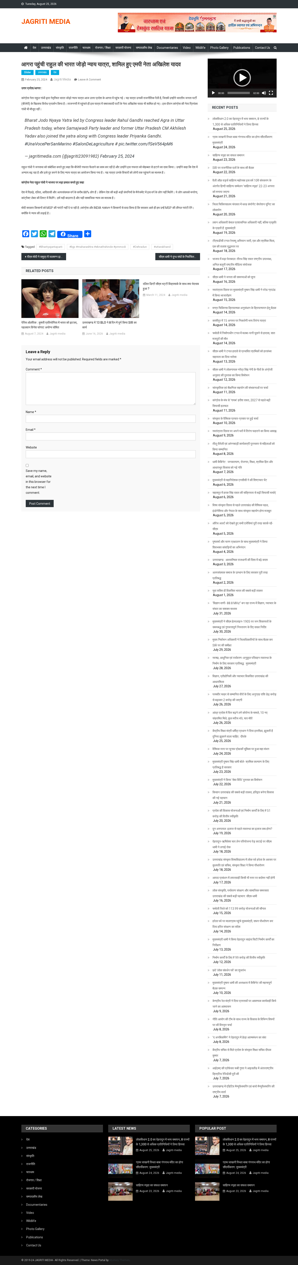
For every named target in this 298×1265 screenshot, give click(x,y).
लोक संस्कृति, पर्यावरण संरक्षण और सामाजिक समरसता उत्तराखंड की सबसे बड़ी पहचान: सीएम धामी (240, 893)
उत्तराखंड (46, 47)
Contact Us (262, 47)
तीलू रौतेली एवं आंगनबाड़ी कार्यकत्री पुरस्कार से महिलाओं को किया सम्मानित (243, 446)
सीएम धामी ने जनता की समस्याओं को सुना (233, 277)
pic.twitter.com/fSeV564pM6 (146, 144)
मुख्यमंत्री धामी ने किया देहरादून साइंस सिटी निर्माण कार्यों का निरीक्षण (243, 942)
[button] (242, 78)
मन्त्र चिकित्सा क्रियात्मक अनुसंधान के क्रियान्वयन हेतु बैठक (244, 308)
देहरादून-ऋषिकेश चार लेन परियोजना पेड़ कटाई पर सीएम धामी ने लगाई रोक (242, 844)
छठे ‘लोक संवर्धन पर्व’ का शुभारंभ (229, 970)
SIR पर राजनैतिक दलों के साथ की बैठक (233, 167)
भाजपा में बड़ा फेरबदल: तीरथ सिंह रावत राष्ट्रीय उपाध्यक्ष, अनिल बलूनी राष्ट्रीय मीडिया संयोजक (242, 261)
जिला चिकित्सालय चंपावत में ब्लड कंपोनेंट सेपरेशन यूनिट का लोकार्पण (243, 207)
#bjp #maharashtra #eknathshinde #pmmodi (97, 246)
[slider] (239, 93)
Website (31, 447)
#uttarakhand (162, 246)
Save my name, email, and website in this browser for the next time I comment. (38, 482)
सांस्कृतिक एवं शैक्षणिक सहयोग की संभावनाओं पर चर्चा (240, 387)
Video (187, 47)
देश (34, 47)
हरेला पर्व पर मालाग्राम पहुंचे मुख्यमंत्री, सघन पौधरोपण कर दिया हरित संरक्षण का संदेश (242, 923)
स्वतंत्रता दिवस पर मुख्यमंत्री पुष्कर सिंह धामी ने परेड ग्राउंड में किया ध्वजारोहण (244, 292)
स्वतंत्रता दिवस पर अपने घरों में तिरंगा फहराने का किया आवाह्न (244, 431)
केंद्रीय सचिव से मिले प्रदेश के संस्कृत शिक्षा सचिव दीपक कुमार (241, 1052)
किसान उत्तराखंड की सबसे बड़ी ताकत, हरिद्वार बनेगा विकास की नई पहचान (243, 795)
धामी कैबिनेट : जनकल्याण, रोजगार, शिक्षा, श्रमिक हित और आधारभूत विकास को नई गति (242, 464)
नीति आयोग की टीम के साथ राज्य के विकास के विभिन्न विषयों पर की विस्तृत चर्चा (243, 1022)
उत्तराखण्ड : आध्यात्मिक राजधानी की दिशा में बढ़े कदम (240, 560)
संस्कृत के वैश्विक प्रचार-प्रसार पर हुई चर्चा (235, 418)
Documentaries (167, 47)
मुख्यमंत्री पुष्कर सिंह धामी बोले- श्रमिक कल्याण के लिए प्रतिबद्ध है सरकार (240, 764)
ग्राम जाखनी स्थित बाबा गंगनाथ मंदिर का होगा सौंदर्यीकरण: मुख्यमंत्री (242, 139)
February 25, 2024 (117, 156)
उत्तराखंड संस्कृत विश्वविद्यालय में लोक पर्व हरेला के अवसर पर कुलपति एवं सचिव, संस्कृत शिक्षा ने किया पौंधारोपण (244, 862)
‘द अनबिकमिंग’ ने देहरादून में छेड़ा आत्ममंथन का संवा (239, 1037)
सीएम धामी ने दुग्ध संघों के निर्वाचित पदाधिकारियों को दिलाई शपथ (179, 256)
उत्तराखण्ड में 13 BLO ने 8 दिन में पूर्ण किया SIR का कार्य (109, 325)
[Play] (213, 93)
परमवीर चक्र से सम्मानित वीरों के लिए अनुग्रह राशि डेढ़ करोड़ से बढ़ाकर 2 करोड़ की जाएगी (244, 697)
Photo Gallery (219, 47)
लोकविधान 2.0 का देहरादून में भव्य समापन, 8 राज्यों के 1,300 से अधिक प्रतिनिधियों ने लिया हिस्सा (240, 121)
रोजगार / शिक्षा (103, 47)
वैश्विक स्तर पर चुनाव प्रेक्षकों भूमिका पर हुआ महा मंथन (240, 749)
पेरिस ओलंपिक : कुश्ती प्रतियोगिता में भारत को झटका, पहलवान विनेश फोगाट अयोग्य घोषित (49, 325)
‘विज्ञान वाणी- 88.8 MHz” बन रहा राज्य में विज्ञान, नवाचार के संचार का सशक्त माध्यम (244, 606)
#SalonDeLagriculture (93, 144)
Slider (27, 72)
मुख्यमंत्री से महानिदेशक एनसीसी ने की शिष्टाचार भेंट (239, 480)
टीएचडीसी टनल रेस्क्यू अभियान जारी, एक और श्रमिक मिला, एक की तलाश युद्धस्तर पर (243, 243)
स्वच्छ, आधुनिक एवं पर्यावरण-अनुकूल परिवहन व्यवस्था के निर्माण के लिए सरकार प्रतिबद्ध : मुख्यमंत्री (242, 660)
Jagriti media (62, 79)
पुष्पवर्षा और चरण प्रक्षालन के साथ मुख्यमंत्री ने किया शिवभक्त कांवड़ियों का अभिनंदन (239, 544)
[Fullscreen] (271, 93)
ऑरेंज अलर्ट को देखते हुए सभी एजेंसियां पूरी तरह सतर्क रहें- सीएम (242, 526)
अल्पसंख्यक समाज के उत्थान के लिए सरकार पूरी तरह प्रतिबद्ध (240, 575)
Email (31, 429)
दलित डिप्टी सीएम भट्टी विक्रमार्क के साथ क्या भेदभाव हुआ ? (171, 286)
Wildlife (200, 47)
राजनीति (73, 47)
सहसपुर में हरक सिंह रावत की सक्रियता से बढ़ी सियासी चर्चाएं (244, 492)
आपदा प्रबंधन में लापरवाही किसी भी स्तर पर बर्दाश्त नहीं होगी (243, 877)
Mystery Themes (119, 1260)
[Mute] (264, 93)
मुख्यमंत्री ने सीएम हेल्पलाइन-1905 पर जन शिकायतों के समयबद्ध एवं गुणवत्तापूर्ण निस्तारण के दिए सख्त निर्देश (241, 624)
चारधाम (86, 47)
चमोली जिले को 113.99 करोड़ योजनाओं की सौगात (239, 908)
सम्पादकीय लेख (144, 47)
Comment (34, 369)
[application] (242, 78)
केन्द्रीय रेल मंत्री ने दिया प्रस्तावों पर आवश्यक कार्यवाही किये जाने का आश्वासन (244, 1003)
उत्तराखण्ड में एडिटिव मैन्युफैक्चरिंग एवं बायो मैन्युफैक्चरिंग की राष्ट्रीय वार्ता (243, 1089)
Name (31, 412)
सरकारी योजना (123, 47)
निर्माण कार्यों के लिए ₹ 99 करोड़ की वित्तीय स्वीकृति (238, 957)
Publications (241, 47)
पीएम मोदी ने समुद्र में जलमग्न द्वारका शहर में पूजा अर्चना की (46, 256)
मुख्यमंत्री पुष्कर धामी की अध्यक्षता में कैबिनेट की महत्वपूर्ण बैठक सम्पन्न (242, 985)
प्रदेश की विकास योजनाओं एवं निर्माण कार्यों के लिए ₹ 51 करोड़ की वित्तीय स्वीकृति (241, 813)
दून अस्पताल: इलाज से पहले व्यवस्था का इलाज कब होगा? (242, 829)
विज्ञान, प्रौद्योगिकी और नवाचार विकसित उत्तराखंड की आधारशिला (240, 679)
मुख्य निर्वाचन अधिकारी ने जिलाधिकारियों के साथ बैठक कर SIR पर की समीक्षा (242, 642)
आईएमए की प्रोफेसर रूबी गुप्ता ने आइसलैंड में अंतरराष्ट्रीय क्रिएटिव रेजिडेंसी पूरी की (242, 1071)
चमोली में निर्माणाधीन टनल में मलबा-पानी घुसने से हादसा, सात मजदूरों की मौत (243, 335)
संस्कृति (60, 47)
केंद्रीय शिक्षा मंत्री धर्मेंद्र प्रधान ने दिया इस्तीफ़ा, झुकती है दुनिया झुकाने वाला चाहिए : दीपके (242, 733)
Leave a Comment (89, 79)
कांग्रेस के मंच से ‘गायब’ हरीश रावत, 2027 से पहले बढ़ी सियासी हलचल (241, 403)
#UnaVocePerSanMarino (48, 144)
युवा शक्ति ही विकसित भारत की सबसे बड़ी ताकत (237, 590)
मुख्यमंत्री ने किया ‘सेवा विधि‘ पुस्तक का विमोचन (237, 780)
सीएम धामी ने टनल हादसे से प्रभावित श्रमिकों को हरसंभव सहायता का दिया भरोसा (242, 354)
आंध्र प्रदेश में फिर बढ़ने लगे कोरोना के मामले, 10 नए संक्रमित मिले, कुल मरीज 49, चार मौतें (239, 715)
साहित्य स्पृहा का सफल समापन (228, 155)
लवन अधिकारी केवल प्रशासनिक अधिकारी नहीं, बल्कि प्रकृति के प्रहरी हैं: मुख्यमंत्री (244, 225)
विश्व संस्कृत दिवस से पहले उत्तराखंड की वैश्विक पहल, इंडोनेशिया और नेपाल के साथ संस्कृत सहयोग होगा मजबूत (241, 508)
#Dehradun (140, 246)
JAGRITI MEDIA (45, 21)
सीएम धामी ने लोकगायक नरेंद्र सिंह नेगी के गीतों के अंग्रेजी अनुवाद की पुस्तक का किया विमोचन (242, 372)
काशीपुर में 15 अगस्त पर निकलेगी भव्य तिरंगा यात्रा (239, 320)
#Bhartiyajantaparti (50, 246)
